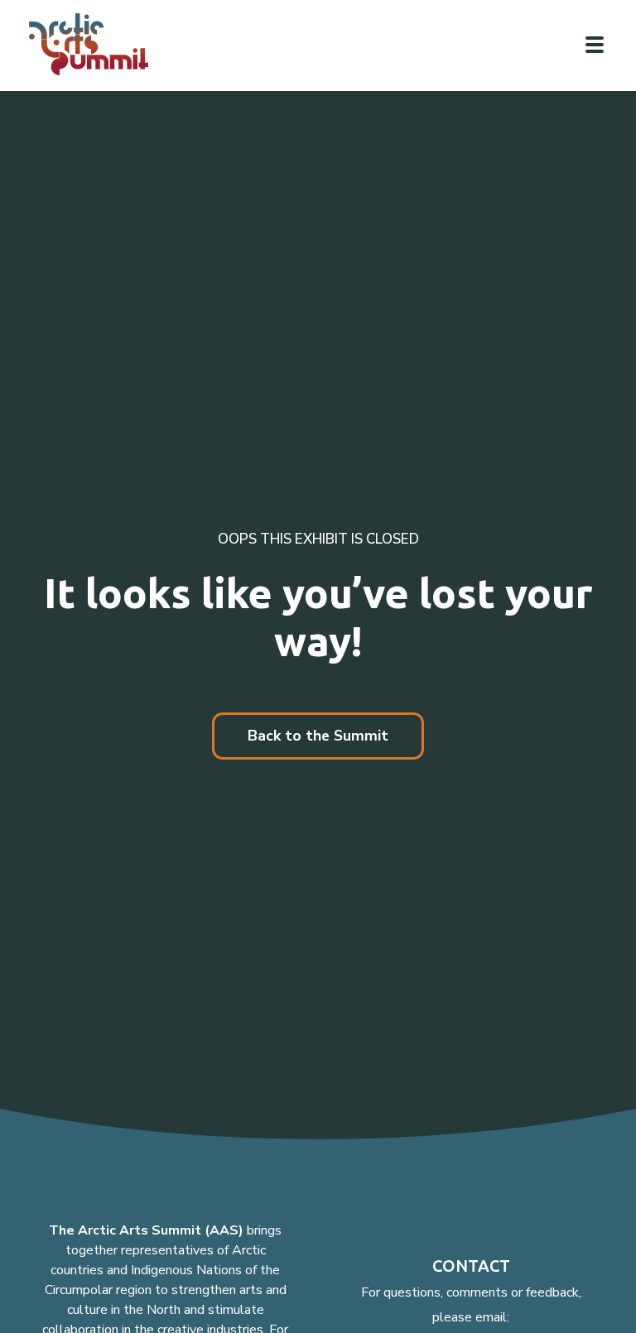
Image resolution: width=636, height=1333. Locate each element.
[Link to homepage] (95, 44)
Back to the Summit (318, 736)
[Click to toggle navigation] (595, 45)
